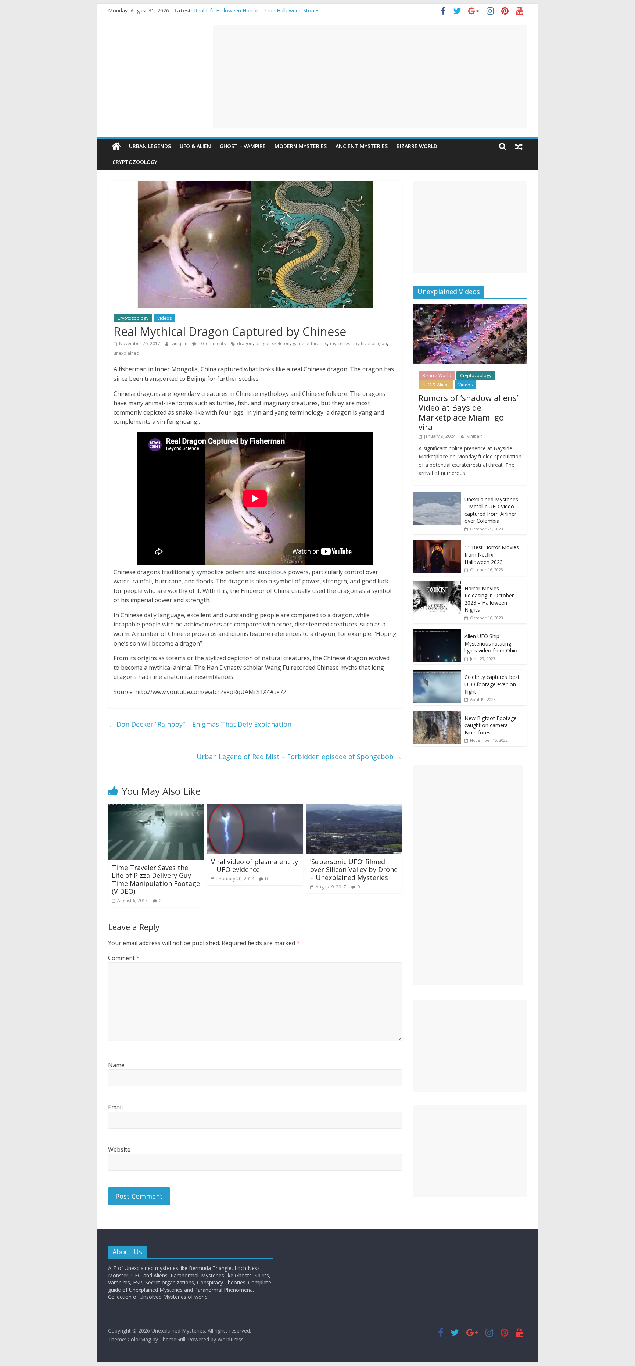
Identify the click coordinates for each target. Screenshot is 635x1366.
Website (119, 1149)
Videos (164, 318)
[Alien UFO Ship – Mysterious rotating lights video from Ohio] (437, 632)
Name (116, 1065)
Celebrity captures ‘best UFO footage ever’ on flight (492, 684)
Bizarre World (417, 146)
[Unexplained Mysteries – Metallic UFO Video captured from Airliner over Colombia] (437, 496)
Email (115, 1107)
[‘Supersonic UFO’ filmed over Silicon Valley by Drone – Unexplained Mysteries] (354, 808)
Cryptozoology (134, 161)
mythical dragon (370, 343)
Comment (124, 958)
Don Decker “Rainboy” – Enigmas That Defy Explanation (199, 724)
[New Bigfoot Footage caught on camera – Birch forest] (437, 714)
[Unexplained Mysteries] (116, 146)
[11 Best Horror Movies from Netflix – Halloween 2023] (437, 543)
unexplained (126, 353)
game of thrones (310, 343)
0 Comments (212, 343)
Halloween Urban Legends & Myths (236, 10)
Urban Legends (150, 146)
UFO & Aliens (435, 385)
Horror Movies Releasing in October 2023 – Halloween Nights (489, 599)
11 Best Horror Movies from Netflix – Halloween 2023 (491, 554)
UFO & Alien (195, 146)
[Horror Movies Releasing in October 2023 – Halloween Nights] (437, 585)
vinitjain (180, 343)
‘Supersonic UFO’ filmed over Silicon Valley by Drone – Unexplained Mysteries (354, 869)
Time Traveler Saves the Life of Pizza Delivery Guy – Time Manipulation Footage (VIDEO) (156, 879)
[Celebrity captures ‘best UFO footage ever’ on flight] (437, 673)
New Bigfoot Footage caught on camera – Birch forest (490, 725)
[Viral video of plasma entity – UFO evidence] (255, 808)
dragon (244, 343)
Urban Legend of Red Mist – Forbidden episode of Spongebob (299, 756)
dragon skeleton (272, 343)
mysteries (340, 343)
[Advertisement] (370, 76)
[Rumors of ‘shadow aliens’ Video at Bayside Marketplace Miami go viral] (470, 308)
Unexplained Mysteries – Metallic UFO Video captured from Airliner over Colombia (491, 510)
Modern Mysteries (301, 146)
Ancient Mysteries (362, 146)
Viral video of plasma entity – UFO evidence (254, 865)
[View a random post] (519, 146)
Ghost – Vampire (243, 146)
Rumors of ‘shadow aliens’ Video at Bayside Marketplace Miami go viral (468, 412)
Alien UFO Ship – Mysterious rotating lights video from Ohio (490, 643)
